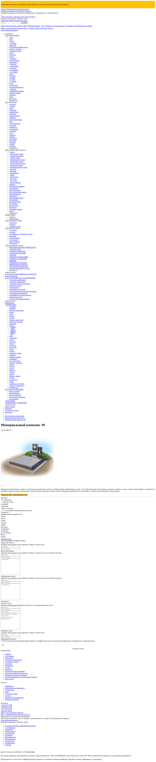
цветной (13, 169)
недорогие (13, 223)
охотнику (12, 104)
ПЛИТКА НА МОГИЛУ (18, 259)
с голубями (13, 72)
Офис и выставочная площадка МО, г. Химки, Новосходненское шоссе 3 (27, 28)
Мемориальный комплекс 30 (15, 420)
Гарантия (8, 408)
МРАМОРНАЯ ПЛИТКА (18, 265)
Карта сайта (9, 679)
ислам (11, 368)
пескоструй (13, 380)
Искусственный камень (17, 192)
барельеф (12, 45)
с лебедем (12, 64)
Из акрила (13, 207)
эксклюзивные (14, 238)
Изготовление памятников (14, 416)
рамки (11, 365)
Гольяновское (10, 743)
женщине (12, 114)
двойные (12, 118)
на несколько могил (16, 87)
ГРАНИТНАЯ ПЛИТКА (18, 263)
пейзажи (12, 355)
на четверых (13, 70)
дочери (11, 144)
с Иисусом (12, 328)
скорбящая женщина (16, 91)
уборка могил (14, 287)
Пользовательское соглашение (16, 675)
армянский (12, 331)
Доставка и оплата (11, 410)
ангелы (12, 316)
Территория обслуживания (15, 671)
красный (13, 171)
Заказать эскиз (6, 539)
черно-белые (13, 219)
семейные (12, 110)
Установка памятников (13, 660)
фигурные (13, 99)
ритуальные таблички (17, 397)
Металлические (15, 190)
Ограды (8, 696)
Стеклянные (13, 188)
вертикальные (14, 60)
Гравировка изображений (14, 698)
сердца (11, 318)
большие (12, 95)
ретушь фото (13, 399)
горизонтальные (15, 51)
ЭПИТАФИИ (10, 401)
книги (11, 57)
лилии (11, 340)
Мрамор (12, 184)
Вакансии (8, 669)
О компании (9, 656)
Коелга (11, 211)
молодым (12, 141)
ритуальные (13, 240)
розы (11, 336)
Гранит (11, 152)
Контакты (8, 412)
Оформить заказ (6, 495)
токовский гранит (16, 165)
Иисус (11, 334)
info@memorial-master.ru (9, 30)
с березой (12, 89)
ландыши (12, 346)
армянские (13, 127)
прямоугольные (15, 93)
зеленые (12, 217)
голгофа (12, 80)
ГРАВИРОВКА (10, 305)
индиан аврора (15, 183)
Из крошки (13, 204)
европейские (14, 112)
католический (13, 332)
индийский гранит (16, 162)
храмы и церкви (15, 357)
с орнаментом (13, 327)
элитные (12, 224)
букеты (11, 351)
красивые (12, 236)
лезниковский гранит (17, 160)
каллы (11, 349)
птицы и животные (16, 320)
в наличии (13, 230)
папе (11, 121)
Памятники (9, 686)
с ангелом (12, 43)
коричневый (14, 173)
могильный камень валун (18, 47)
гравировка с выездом (17, 289)
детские (12, 106)
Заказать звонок (6, 711)
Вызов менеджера (20, 21)
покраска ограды (15, 286)
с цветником (13, 66)
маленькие (13, 62)
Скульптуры (9, 690)
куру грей (13, 181)
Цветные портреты (12, 699)
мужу (11, 133)
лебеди (11, 374)
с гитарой (12, 81)
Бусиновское (9, 733)
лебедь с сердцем (15, 49)
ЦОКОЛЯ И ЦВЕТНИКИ (18, 257)
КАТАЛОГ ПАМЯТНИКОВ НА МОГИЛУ (21, 274)
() (24, 9)
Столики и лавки (11, 694)
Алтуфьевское (10, 728)
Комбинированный (16, 198)
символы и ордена (16, 322)
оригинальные (14, 242)
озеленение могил (15, 297)
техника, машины (15, 363)
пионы (11, 344)
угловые (12, 76)
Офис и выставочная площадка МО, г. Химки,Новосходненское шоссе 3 (15, 713)
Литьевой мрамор (15, 209)
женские (12, 135)
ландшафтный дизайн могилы (20, 295)
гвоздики (12, 342)
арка (11, 39)
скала (11, 83)
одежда (12, 366)
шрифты (12, 308)
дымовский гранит (17, 156)
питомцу (12, 146)
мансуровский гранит (18, 163)
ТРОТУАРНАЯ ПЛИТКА (18, 266)
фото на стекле (14, 391)
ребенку (12, 137)
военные (12, 142)
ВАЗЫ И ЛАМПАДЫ (17, 251)
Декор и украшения (16, 386)
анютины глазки (15, 353)
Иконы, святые (14, 376)
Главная (8, 654)
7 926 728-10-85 (7, 17)
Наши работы (10, 407)
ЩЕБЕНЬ (12, 261)
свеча (11, 74)
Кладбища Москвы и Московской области (20, 726)
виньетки (12, 324)
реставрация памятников (18, 293)
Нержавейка (13, 200)
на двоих (12, 55)
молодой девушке (15, 120)
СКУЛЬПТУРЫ (15, 249)
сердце (11, 41)
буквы (11, 382)
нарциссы (12, 347)
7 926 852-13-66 (18, 17)
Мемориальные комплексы (15, 418)
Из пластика (13, 205)
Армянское (9, 730)
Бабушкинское (10, 731)
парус (11, 97)
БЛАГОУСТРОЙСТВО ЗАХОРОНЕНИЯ (20, 278)
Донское (8, 745)
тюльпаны (13, 338)
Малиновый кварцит (17, 186)
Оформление (9, 303)
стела (11, 38)
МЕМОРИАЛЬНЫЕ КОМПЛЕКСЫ (22, 247)
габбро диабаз (15, 158)
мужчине (12, 125)
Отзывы (4, 9)
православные (14, 116)
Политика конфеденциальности (16, 673)
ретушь (12, 378)
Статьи (7, 667)
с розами (12, 329)
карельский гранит (17, 154)
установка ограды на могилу (19, 284)
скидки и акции (15, 226)
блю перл (13, 179)
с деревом (12, 59)
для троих (12, 68)
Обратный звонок (7, 21)
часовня (12, 78)
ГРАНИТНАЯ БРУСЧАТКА (19, 268)
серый (12, 175)
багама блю (14, 177)
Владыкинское (10, 739)
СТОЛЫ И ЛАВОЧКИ (17, 253)
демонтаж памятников (17, 282)
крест (11, 53)
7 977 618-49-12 (29, 17)
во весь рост (13, 85)
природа (12, 370)
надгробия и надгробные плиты (20, 234)
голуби (11, 372)
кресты (11, 326)
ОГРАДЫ (12, 255)
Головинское (9, 741)
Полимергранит (15, 202)
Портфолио (9, 666)
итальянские (13, 129)
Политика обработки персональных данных (21, 677)
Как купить (9, 658)
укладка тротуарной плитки (19, 299)
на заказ (12, 232)
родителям (13, 139)
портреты (12, 307)
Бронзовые (13, 196)
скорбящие (13, 359)
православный (13, 330)
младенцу (12, 131)
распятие (12, 333)
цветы (11, 312)
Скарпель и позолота (17, 384)
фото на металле (15, 395)
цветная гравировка (16, 310)
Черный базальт (15, 194)
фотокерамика (14, 393)
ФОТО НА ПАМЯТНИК (14, 389)
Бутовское (8, 735)
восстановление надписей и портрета (23, 291)
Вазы (7, 692)
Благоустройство (11, 276)
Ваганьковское (10, 737)
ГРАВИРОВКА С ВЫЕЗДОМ (16, 403)
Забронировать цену (20, 495)
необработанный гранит (18, 167)
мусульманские (14, 123)
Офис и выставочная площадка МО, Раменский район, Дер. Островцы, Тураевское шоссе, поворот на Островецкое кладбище (46, 26)
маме (11, 108)
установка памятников (17, 280)
